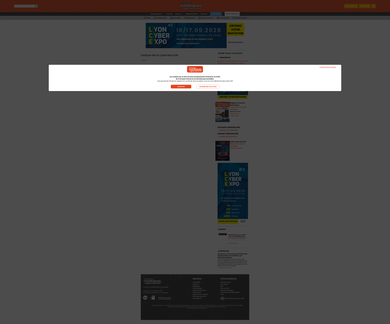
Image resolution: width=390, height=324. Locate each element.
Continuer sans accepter (328, 67)
